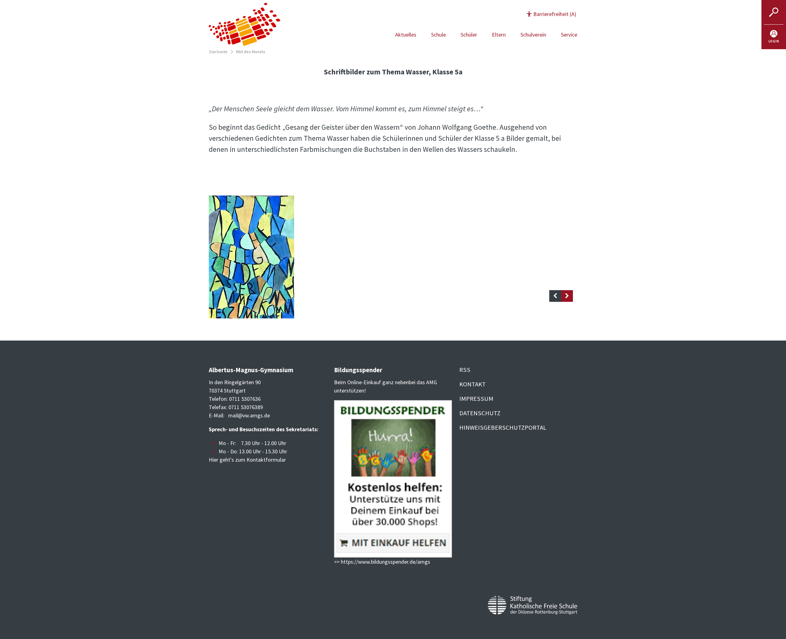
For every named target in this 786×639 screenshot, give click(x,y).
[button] (551, 14)
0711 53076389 (245, 407)
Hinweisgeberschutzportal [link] (502, 428)
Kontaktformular (266, 459)
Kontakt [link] (472, 384)
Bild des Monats (250, 51)
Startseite (218, 51)
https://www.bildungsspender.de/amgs (385, 561)
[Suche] (774, 12)
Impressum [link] (476, 399)
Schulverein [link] (533, 34)
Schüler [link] (469, 34)
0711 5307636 (245, 398)
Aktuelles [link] (405, 34)
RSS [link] (464, 370)
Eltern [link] (499, 34)
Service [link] (569, 34)
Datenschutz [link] (479, 413)
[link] (774, 37)
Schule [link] (438, 34)
